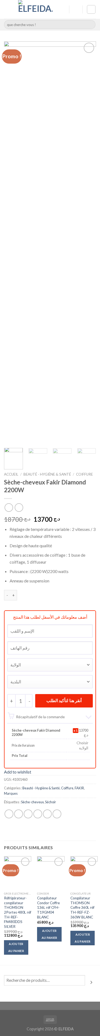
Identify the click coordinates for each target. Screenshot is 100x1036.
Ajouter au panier (16, 947)
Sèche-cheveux (32, 802)
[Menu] (7, 9)
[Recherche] (91, 982)
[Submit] (90, 24)
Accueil (11, 474)
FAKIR (79, 788)
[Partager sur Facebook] (18, 813)
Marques (11, 793)
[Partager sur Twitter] (28, 813)
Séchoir (50, 802)
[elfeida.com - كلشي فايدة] (35, 9)
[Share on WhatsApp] (9, 813)
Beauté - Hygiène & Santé (47, 474)
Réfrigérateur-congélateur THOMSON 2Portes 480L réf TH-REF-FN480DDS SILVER (17, 912)
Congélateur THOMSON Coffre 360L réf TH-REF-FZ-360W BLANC (82, 907)
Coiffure (84, 474)
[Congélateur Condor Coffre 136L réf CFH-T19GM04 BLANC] (50, 872)
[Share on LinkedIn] (57, 813)
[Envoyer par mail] (37, 813)
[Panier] (91, 9)
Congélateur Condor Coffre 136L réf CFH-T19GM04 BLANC (48, 907)
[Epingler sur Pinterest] (47, 813)
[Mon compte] (62, 9)
